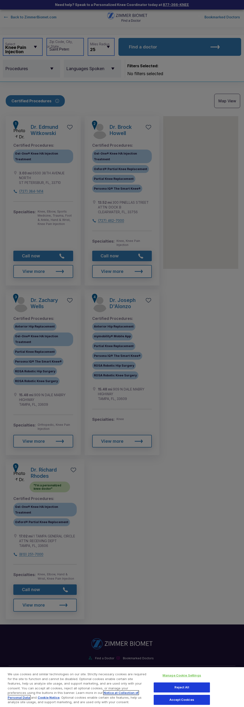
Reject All (181, 687)
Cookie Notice (49, 697)
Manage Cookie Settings (182, 675)
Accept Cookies (181, 700)
